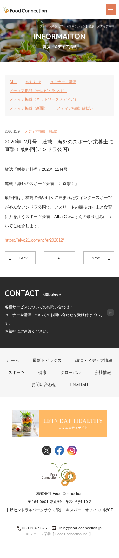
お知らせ (33, 82)
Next (96, 258)
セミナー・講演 (63, 82)
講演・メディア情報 (93, 360)
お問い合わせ (43, 384)
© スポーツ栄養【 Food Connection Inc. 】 (59, 534)
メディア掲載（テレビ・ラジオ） (38, 91)
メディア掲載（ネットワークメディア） (44, 99)
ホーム (13, 360)
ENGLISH (79, 384)
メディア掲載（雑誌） (76, 108)
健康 (42, 372)
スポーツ (16, 372)
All (59, 258)
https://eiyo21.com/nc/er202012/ (34, 240)
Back (23, 258)
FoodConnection (25, 10)
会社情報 (103, 372)
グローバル (70, 372)
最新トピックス (47, 360)
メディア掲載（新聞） (29, 108)
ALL (13, 82)
